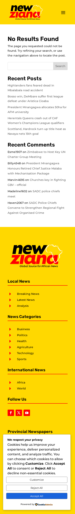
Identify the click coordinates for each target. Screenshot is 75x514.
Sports (21, 359)
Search (60, 66)
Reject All (37, 487)
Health (22, 341)
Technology (25, 353)
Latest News (26, 300)
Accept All (36, 496)
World (21, 388)
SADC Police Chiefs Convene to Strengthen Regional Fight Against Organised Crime (36, 208)
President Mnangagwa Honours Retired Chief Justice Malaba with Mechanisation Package (35, 168)
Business (23, 329)
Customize (37, 479)
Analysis (23, 306)
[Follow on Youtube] (27, 413)
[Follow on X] (19, 413)
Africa (21, 382)
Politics (22, 335)
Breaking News (28, 294)
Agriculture (25, 347)
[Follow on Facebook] (11, 413)
